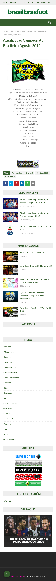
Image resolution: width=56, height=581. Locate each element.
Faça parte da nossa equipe (39, 2)
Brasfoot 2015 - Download (32, 252)
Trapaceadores (10, 439)
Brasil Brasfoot (38, 576)
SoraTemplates (17, 576)
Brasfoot (29, 173)
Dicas (6, 388)
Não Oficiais (10, 176)
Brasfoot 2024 (10, 362)
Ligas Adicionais (10, 403)
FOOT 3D (7, 501)
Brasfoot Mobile (10, 367)
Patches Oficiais (10, 419)
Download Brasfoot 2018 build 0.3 (36, 266)
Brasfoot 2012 (42, 173)
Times (6, 434)
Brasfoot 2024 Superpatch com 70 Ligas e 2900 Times (36, 280)
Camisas (7, 383)
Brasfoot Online (10, 372)
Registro (7, 424)
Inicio (5, 2)
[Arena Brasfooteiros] (28, 465)
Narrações (8, 408)
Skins (6, 429)
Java (5, 398)
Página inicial (8, 31)
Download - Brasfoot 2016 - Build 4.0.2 (35, 309)
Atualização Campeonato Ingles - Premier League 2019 (35, 214)
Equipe (13, 2)
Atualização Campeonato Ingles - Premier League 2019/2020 (35, 201)
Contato (22, 2)
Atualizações (20, 31)
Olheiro (7, 414)
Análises (7, 346)
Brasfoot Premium (11, 378)
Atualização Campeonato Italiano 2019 (35, 228)
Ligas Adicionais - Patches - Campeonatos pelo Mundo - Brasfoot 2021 (33, 296)
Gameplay (8, 393)
